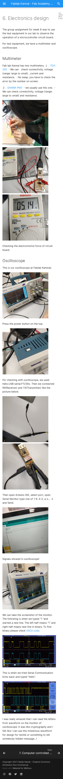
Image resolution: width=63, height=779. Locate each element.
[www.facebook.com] (9, 774)
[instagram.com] (4, 774)
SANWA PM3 (14, 87)
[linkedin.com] (21, 774)
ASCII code (32, 630)
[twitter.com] (15, 774)
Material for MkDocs (22, 768)
